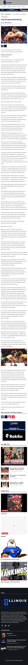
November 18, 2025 (12, 643)
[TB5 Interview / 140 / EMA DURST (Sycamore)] (5, 477)
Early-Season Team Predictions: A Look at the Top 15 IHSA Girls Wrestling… (16, 647)
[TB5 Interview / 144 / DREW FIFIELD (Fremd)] (14, 456)
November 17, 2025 (12, 649)
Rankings (3, 536)
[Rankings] (14, 525)
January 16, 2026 (12, 635)
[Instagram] (9, 416)
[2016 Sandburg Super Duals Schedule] (14, 548)
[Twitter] (5, 625)
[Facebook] (2, 416)
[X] (6, 416)
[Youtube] (13, 416)
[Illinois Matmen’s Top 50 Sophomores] (14, 571)
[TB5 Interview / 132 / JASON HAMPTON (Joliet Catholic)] (5, 484)
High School (4, 16)
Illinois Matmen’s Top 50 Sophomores (10, 582)
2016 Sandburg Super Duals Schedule (10, 559)
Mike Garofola (8, 22)
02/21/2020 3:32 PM (9, 24)
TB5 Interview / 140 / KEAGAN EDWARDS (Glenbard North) (17, 468)
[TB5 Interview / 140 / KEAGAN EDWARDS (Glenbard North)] (5, 470)
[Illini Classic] (14, 503)
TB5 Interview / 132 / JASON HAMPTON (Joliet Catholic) (16, 483)
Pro (3, 447)
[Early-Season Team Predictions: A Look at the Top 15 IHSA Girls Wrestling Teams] (3, 648)
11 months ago (14, 471)
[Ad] (14, 10)
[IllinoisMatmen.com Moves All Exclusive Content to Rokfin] (3, 641)
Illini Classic (4, 513)
